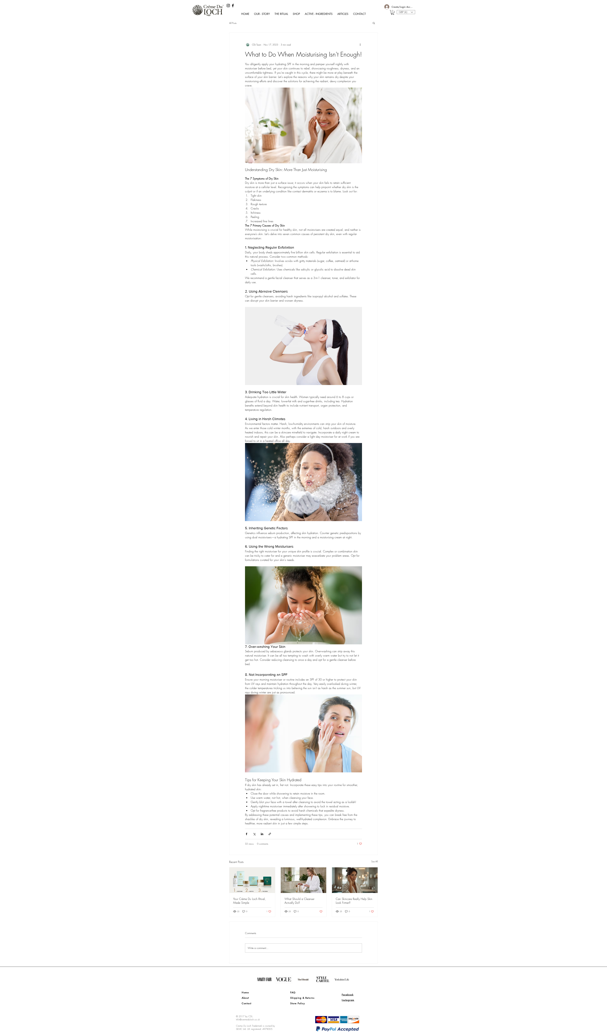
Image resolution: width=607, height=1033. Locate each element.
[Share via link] (269, 833)
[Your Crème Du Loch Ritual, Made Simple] (252, 880)
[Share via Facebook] (246, 833)
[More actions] (360, 44)
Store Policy (297, 1003)
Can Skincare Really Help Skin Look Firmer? (354, 901)
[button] (392, 12)
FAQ (293, 992)
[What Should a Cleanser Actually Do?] (303, 880)
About (245, 997)
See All (374, 861)
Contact (246, 1003)
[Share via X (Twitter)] (254, 833)
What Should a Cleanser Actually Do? (299, 901)
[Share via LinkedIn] (262, 833)
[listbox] (406, 12)
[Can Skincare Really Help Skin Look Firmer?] (355, 880)
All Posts (232, 22)
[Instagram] (228, 5)
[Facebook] (233, 5)
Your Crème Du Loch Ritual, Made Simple (249, 901)
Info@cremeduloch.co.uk (248, 1019)
